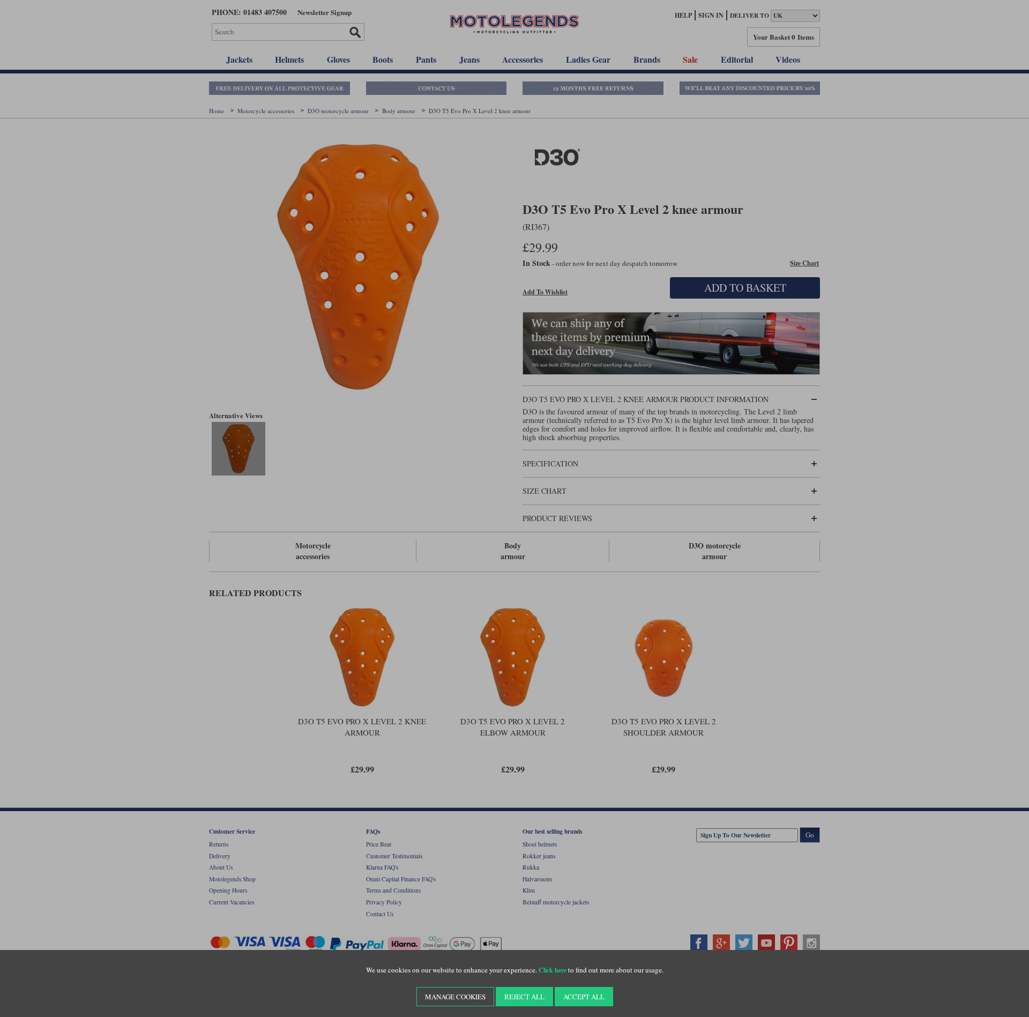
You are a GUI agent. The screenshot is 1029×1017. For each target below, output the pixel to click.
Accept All (584, 996)
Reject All (524, 996)
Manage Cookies (455, 996)
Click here (552, 970)
